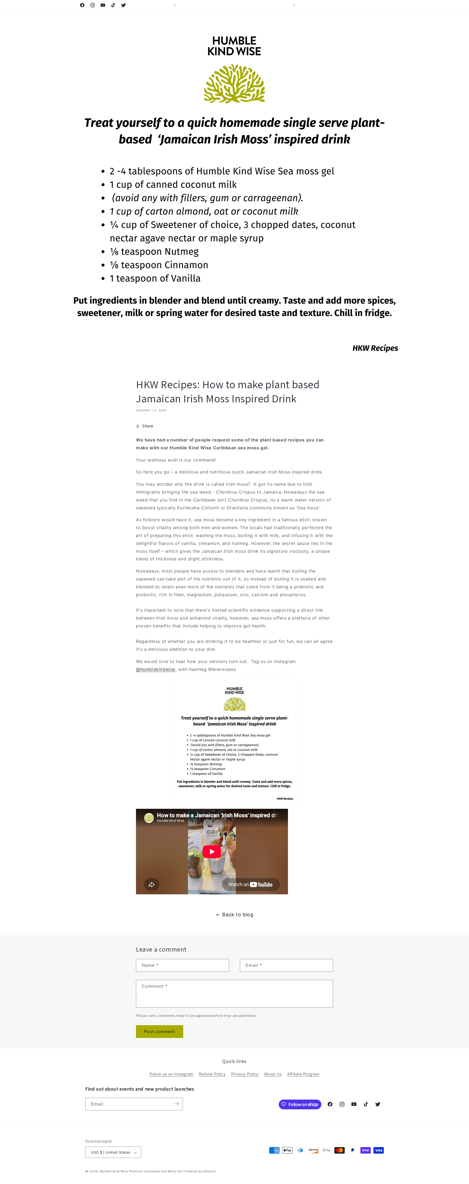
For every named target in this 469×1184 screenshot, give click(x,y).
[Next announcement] (294, 5)
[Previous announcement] (175, 5)
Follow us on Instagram (172, 1073)
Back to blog (237, 914)
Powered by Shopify (199, 1171)
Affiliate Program (303, 1073)
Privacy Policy (244, 1073)
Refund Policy (212, 1073)
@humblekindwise (156, 669)
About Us (273, 1073)
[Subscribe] (177, 1103)
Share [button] (147, 426)
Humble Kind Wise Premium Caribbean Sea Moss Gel (141, 1171)
